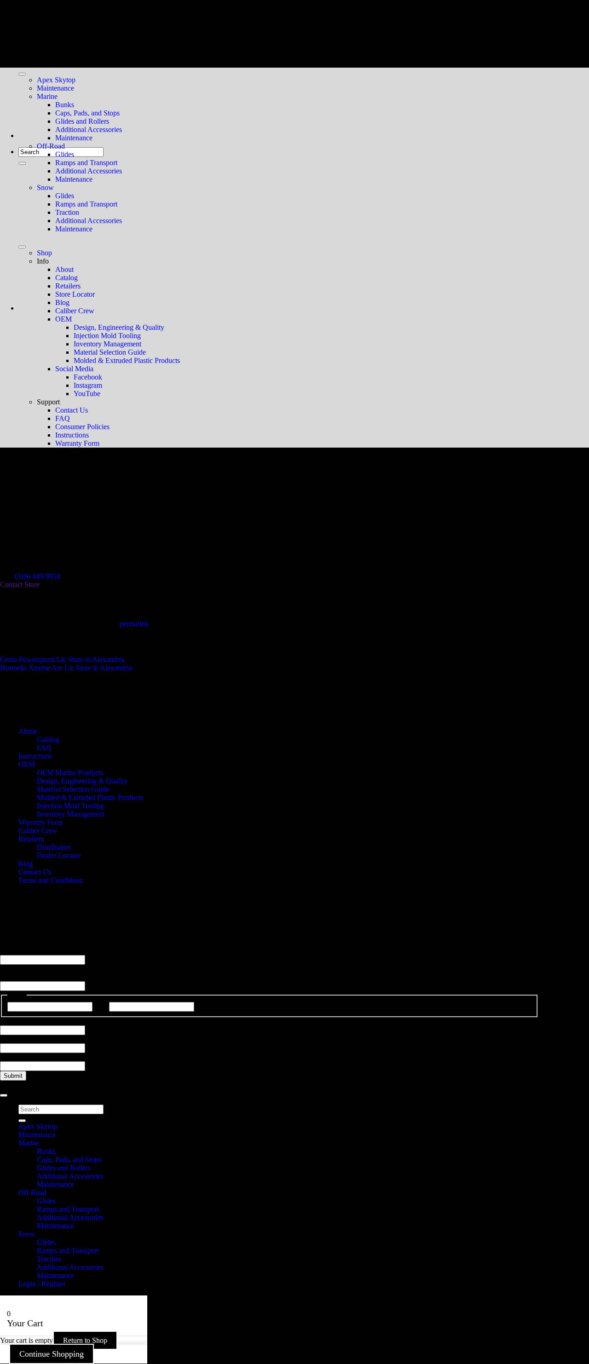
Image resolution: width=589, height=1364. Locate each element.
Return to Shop (85, 1340)
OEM (63, 319)
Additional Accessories (88, 129)
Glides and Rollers (82, 121)
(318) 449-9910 (37, 576)
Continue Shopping (51, 1353)
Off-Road (51, 146)
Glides (64, 154)
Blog (62, 302)
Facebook (88, 377)
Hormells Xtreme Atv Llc (66, 668)
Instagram (88, 385)
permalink (134, 623)
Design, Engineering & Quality (119, 327)
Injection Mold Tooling (107, 336)
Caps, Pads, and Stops (87, 113)
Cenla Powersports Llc (62, 659)
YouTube (87, 393)
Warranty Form (77, 443)
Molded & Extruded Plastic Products (127, 360)
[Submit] (22, 163)
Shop (44, 253)
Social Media (74, 369)
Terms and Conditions (50, 880)
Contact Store (20, 584)
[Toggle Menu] (22, 74)
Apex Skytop (56, 80)
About (64, 269)
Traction (67, 212)
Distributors (54, 847)
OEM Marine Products (70, 773)
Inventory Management (107, 344)
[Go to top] (3, 1095)
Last (202, 1006)
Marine (47, 96)
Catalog (66, 278)
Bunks (64, 105)
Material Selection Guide (110, 352)
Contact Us (71, 410)
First (100, 1006)
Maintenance (55, 88)
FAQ (62, 418)
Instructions (72, 435)
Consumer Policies (82, 427)
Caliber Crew (74, 311)
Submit (13, 1075)
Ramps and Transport (86, 163)
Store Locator (75, 294)
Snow (45, 187)
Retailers (68, 286)
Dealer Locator (59, 855)
